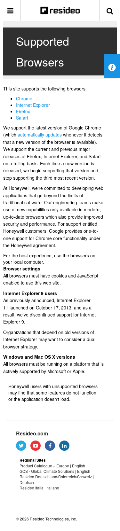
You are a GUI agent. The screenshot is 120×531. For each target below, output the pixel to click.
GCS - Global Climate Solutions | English (55, 471)
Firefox (23, 111)
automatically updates (40, 134)
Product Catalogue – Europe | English (52, 465)
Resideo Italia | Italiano (39, 487)
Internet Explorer (33, 105)
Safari (22, 117)
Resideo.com (32, 433)
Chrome (24, 98)
